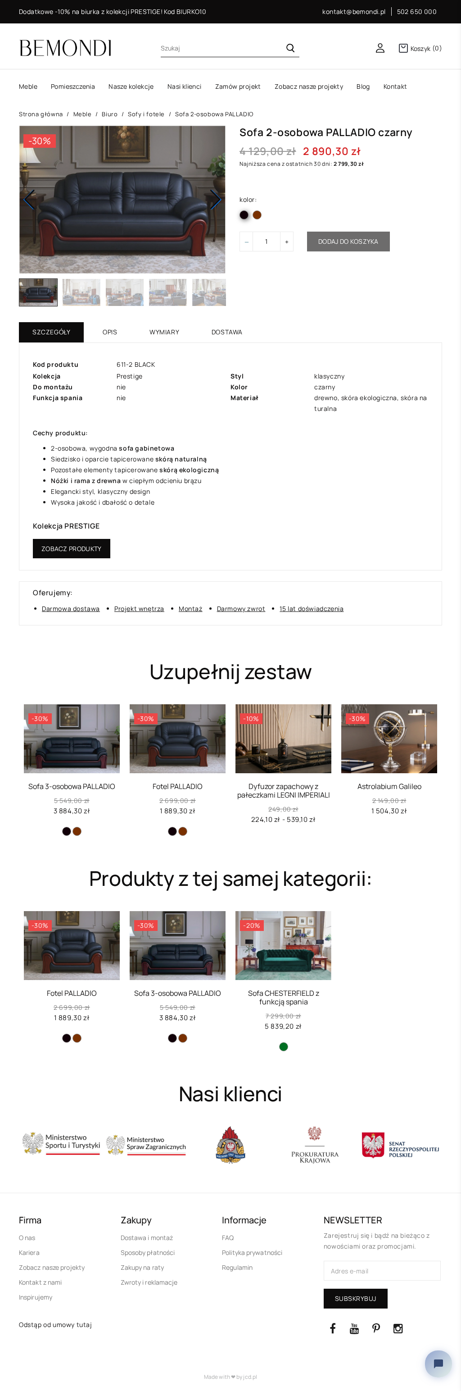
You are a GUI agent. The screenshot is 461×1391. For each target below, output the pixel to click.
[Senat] (315, 1145)
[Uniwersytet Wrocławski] (399, 1145)
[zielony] (283, 1046)
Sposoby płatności (148, 1252)
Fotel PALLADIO (178, 786)
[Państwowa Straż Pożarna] (146, 1145)
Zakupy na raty (142, 1267)
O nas (27, 1237)
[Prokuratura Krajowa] (230, 1145)
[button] (215, 200)
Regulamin (237, 1267)
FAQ (228, 1237)
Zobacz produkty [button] (71, 548)
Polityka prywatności (252, 1252)
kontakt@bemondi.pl (353, 11)
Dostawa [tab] (227, 332)
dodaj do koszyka (348, 241)
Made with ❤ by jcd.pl (230, 1377)
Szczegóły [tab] (51, 332)
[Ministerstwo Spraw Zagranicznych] (61, 1145)
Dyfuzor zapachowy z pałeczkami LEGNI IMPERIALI (283, 790)
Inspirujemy (35, 1297)
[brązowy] (76, 831)
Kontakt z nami (40, 1282)
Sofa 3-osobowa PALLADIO (71, 786)
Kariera (29, 1252)
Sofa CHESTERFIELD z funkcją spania (283, 997)
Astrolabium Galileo (389, 786)
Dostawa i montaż (147, 1237)
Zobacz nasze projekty (52, 1267)
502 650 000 (417, 11)
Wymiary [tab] (164, 332)
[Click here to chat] (438, 1363)
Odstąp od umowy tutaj (55, 1324)
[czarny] (66, 831)
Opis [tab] (110, 332)
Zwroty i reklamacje (149, 1282)
